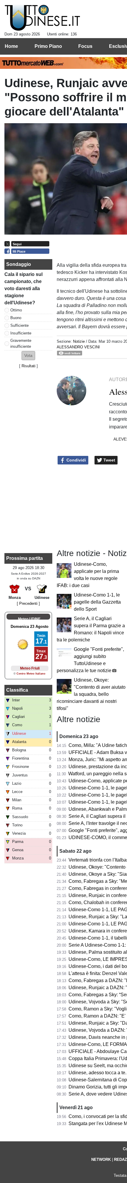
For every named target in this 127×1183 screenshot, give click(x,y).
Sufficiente (19, 325)
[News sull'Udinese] (42, 18)
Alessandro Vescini (78, 347)
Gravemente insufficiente (20, 343)
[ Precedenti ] (28, 603)
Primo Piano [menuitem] (48, 46)
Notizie (79, 341)
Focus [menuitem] (85, 46)
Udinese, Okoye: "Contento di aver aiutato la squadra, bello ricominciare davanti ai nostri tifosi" (91, 694)
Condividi (75, 460)
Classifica (17, 690)
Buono (15, 318)
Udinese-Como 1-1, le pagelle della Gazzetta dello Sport (97, 602)
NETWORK (101, 1159)
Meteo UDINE (29, 619)
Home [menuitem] (11, 46)
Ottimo (16, 310)
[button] (28, 355)
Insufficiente (20, 333)
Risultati (28, 366)
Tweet (108, 460)
